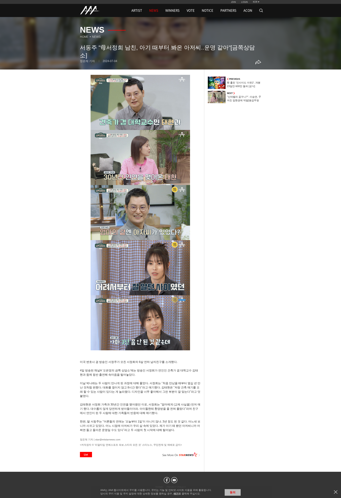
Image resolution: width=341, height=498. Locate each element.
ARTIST (136, 10)
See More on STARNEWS (181, 454)
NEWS (153, 10)
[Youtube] (174, 480)
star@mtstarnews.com (107, 439)
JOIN (233, 2)
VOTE (191, 10)
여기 (176, 493)
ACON (247, 10)
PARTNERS (228, 10)
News (96, 36)
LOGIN (244, 2)
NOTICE (207, 10)
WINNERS (172, 10)
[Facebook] (167, 480)
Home (84, 36)
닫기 (335, 492)
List (86, 454)
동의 (233, 492)
